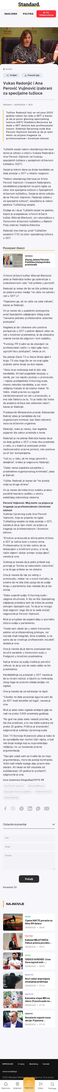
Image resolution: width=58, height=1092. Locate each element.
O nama (21, 1064)
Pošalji (29, 879)
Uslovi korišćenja (9, 1071)
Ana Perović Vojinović (14, 786)
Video (40, 1088)
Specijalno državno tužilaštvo (17, 792)
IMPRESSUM (7, 1064)
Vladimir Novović (43, 792)
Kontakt (46, 1064)
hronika (8, 69)
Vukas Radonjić (11, 797)
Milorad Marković (36, 786)
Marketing (33, 1064)
